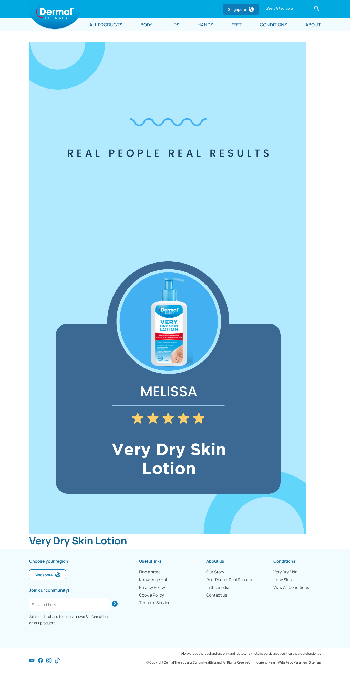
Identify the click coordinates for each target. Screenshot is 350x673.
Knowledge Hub (153, 579)
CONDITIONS (273, 25)
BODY (146, 25)
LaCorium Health (201, 662)
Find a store (150, 572)
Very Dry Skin (285, 572)
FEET (236, 25)
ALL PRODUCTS (105, 25)
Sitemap (315, 662)
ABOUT (313, 25)
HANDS (205, 25)
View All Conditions (291, 587)
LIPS (174, 25)
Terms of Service (154, 603)
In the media (217, 587)
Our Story (215, 572)
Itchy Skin (282, 579)
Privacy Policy (152, 587)
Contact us (216, 595)
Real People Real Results (229, 579)
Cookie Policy (151, 595)
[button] (317, 7)
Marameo (300, 662)
